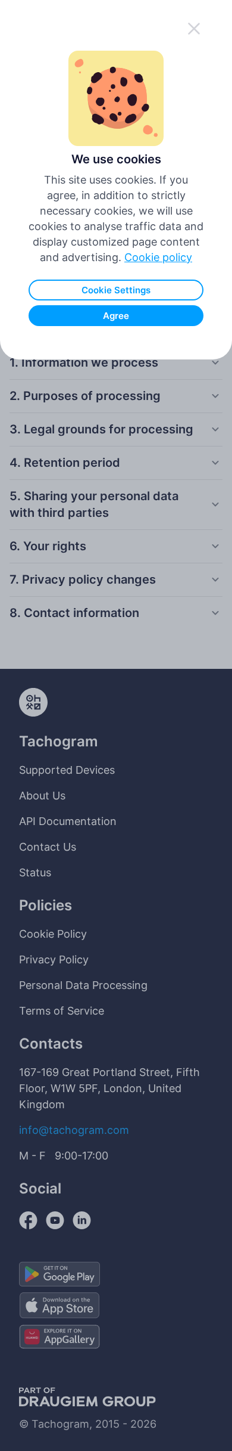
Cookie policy (158, 257)
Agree (116, 315)
